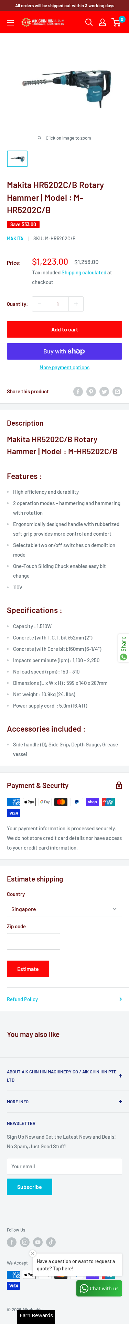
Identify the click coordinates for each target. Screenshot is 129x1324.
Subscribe (29, 1186)
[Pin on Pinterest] (91, 391)
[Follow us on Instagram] (25, 1242)
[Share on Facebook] (78, 391)
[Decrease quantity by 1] (39, 304)
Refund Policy (22, 999)
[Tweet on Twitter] (104, 391)
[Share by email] (117, 391)
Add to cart (64, 329)
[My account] (102, 22)
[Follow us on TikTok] (51, 1242)
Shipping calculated (84, 272)
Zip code (16, 926)
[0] (116, 22)
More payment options (64, 367)
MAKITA (15, 238)
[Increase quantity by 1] (76, 304)
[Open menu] (10, 22)
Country (16, 894)
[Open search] (89, 22)
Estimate (28, 968)
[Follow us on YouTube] (38, 1242)
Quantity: (17, 304)
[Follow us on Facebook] (12, 1242)
